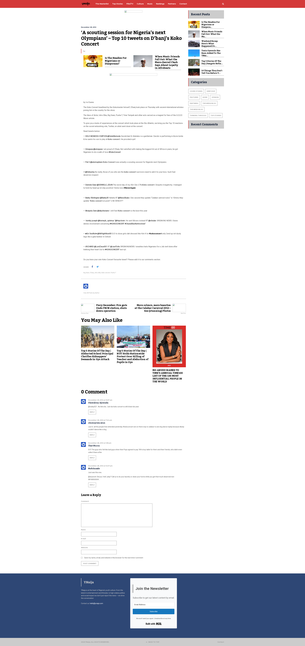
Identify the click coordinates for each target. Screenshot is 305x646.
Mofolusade (94, 469)
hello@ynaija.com (96, 603)
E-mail (83, 539)
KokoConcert (115, 152)
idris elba (98, 273)
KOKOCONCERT (117, 224)
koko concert (105, 273)
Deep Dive (211, 91)
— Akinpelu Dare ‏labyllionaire (96, 211)
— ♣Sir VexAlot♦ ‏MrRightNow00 (97, 233)
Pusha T (113, 273)
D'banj (92, 273)
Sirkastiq (89, 172)
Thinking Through (198, 115)
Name (83, 530)
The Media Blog (209, 103)
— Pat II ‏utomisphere (93, 162)
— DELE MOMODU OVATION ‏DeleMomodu (101, 136)
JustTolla (115, 246)
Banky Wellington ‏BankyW (97, 198)
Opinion (215, 97)
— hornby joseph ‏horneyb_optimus (99, 220)
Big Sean (86, 273)
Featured (194, 97)
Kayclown (120, 220)
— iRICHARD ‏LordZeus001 (95, 246)
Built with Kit (154, 624)
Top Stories (216, 115)
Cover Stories (196, 91)
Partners (194, 103)
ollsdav (152, 220)
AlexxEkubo (124, 198)
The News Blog (196, 109)
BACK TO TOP (153, 642)
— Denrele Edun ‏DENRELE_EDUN (98, 185)
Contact (220, 642)
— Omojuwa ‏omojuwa (93, 149)
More (205, 97)
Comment (85, 501)
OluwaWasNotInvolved (135, 224)
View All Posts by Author (91, 293)
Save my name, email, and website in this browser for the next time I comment (113, 558)
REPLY (92, 412)
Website (84, 547)
